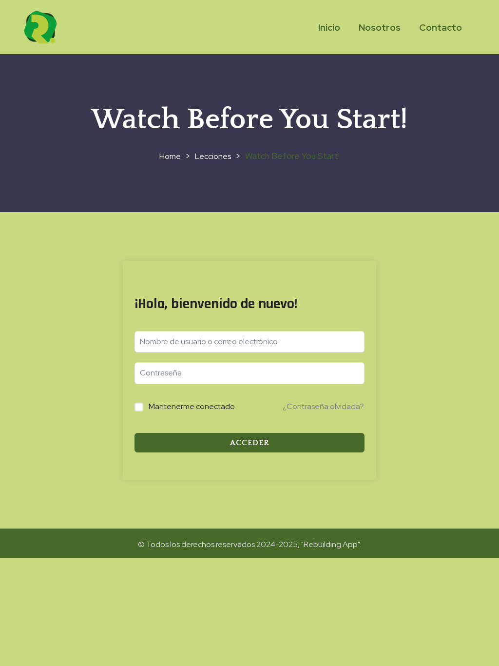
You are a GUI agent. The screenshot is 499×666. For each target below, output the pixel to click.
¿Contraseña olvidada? (323, 406)
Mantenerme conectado (192, 406)
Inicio (329, 27)
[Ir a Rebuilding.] (170, 156)
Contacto (440, 27)
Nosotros (380, 27)
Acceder (249, 442)
